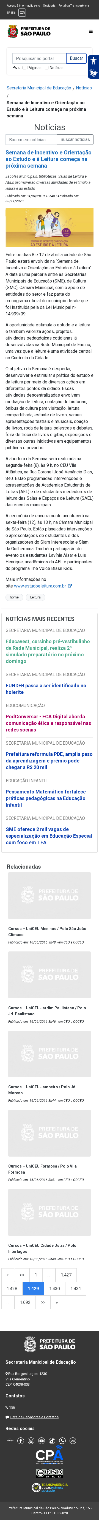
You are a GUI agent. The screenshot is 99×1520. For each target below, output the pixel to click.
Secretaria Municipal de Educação (39, 88)
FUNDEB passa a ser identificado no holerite (46, 689)
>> (43, 1302)
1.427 (66, 1275)
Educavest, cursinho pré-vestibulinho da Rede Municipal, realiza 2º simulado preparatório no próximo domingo (48, 651)
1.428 (12, 1288)
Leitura (35, 597)
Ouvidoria (49, 5)
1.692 (25, 1302)
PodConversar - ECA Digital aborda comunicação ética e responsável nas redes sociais (48, 723)
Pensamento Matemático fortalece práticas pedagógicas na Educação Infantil (46, 798)
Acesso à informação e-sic (23, 5)
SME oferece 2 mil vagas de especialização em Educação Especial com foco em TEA (49, 835)
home (14, 597)
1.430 (54, 1288)
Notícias (57, 67)
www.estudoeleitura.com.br (43, 586)
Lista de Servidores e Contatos (34, 1417)
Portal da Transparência (74, 5)
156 (12, 1407)
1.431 (75, 1288)
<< (21, 1275)
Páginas (35, 67)
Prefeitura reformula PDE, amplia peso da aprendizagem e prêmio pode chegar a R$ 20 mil (49, 760)
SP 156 (11, 12)
